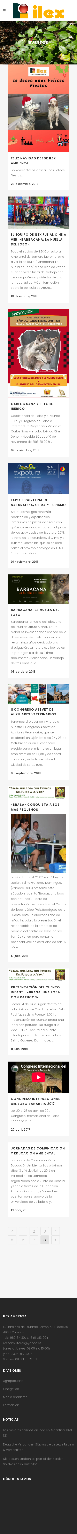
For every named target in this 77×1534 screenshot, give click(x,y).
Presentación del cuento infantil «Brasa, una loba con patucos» (35, 992)
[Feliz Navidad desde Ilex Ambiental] (38, 108)
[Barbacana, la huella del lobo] (38, 589)
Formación (11, 1405)
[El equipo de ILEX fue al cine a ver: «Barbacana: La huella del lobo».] (38, 213)
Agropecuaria (13, 1381)
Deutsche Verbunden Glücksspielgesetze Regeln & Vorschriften (38, 1447)
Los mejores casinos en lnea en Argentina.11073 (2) (37, 1433)
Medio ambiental (15, 1397)
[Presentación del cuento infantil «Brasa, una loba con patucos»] (38, 974)
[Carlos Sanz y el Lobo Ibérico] (38, 353)
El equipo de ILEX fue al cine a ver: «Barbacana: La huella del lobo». (38, 239)
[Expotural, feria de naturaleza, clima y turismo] (38, 478)
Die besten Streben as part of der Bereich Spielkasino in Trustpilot (33, 1461)
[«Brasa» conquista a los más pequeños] (38, 792)
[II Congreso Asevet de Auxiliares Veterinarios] (38, 694)
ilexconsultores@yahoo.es (22, 1343)
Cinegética (11, 1389)
